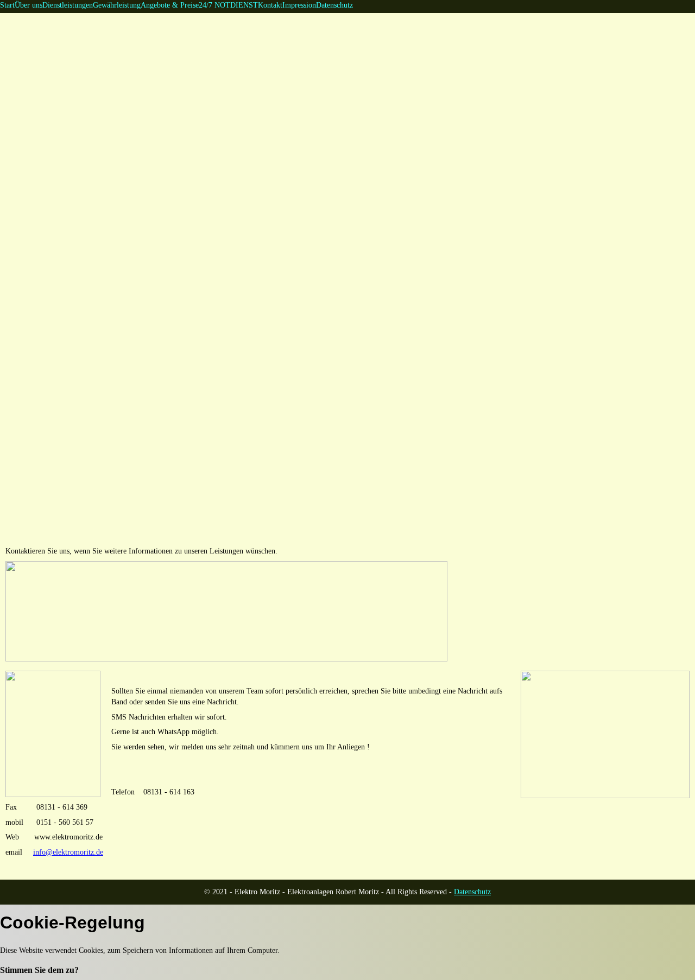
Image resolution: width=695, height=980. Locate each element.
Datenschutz (472, 892)
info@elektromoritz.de (68, 852)
